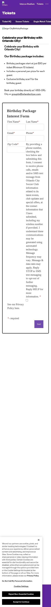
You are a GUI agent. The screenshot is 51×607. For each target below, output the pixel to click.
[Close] (39, 540)
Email (10, 133)
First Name (13, 121)
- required (14, 318)
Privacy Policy (33, 576)
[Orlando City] (4, 4)
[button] (46, 4)
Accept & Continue (21, 602)
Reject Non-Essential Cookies (21, 594)
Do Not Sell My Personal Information (17, 581)
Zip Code (12, 144)
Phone (29, 133)
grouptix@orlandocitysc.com (26, 94)
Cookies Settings (21, 586)
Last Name (31, 121)
